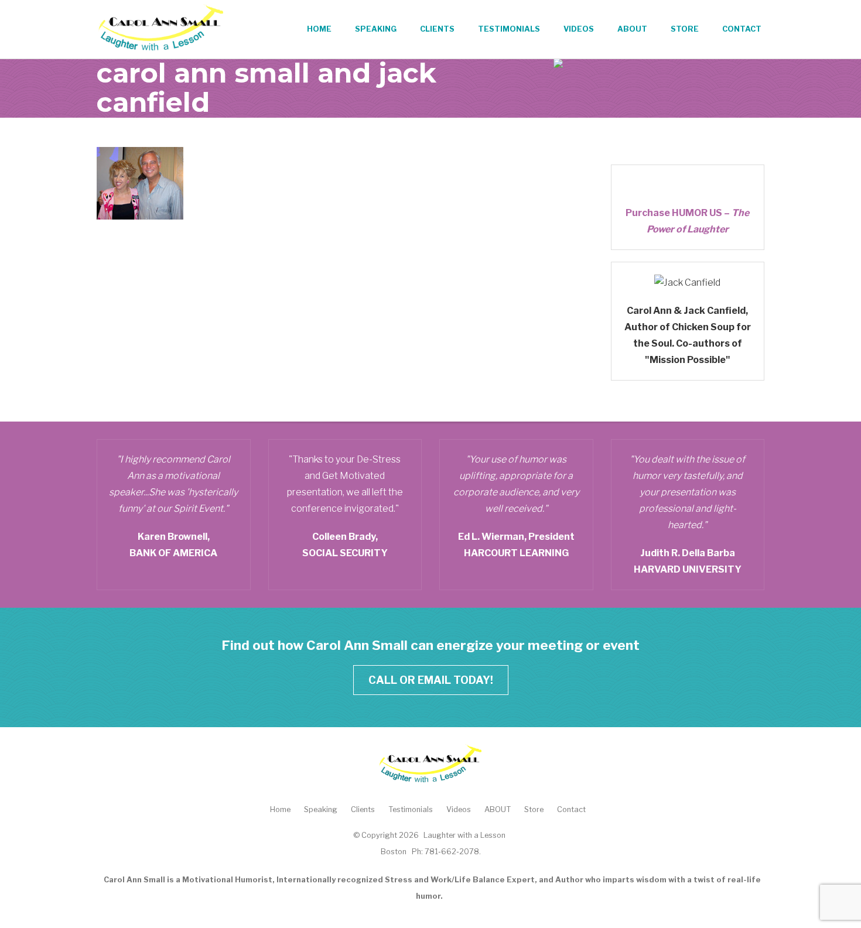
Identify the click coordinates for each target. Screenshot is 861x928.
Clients (437, 29)
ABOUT (632, 29)
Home (319, 29)
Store (685, 29)
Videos (578, 29)
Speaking (376, 29)
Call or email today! (430, 680)
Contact (741, 29)
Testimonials (509, 29)
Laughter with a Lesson (464, 835)
